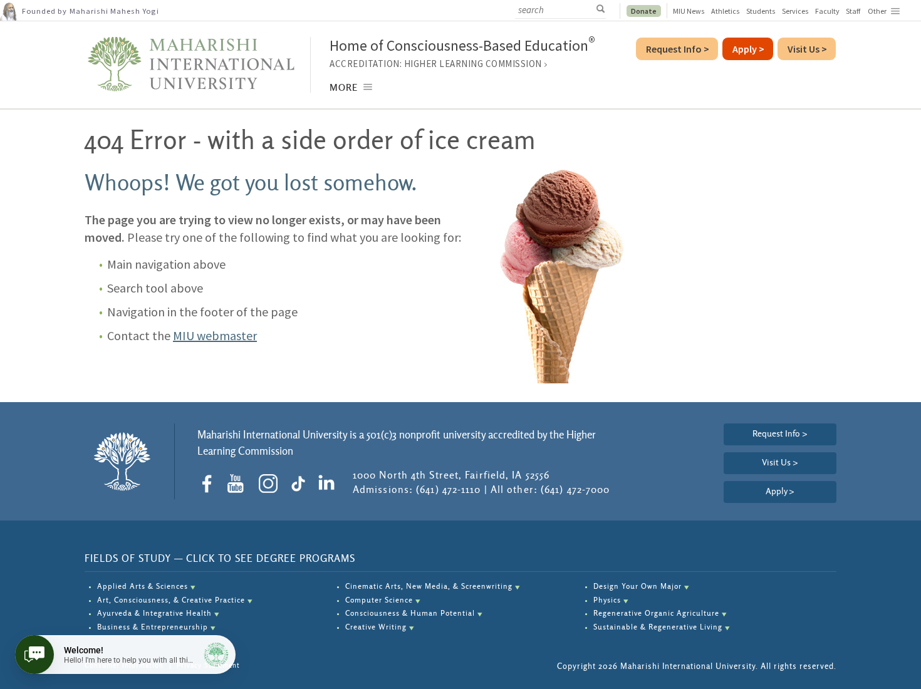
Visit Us (807, 49)
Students (761, 11)
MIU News (689, 11)
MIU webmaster (215, 335)
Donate (644, 11)
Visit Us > (780, 462)
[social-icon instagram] (273, 483)
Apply (780, 491)
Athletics (725, 11)
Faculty (827, 11)
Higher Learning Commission (473, 64)
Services (795, 11)
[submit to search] (604, 9)
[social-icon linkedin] (329, 483)
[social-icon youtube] (240, 483)
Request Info (677, 49)
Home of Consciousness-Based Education (462, 45)
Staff (853, 11)
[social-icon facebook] (211, 483)
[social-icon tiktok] (301, 483)
